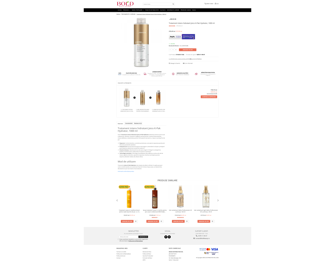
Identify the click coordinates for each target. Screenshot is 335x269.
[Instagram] (169, 236)
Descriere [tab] (120, 123)
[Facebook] (165, 236)
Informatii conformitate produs (126, 171)
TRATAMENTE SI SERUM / (128, 14)
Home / (118, 14)
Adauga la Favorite (175, 63)
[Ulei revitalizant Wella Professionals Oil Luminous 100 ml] (180, 196)
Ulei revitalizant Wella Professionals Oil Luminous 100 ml (180, 211)
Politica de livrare (120, 256)
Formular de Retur (147, 258)
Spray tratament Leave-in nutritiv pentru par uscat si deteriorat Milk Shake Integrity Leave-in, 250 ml (155, 211)
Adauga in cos (188, 50)
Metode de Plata (147, 252)
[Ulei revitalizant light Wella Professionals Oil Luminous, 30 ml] (206, 196)
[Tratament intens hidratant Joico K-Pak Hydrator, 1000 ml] (141, 42)
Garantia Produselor (148, 256)
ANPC (144, 260)
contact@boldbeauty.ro (202, 238)
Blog (194, 10)
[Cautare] (173, 4)
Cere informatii (188, 63)
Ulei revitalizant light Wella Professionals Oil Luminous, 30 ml (206, 211)
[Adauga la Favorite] (136, 221)
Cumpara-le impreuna (209, 97)
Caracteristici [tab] (129, 123)
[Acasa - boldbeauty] (125, 4)
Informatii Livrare (173, 10)
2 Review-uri (179, 26)
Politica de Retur (147, 254)
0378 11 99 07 (202, 236)
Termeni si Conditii (121, 252)
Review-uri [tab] (138, 123)
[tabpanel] (141, 42)
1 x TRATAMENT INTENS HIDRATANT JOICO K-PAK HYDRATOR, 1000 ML (126, 110)
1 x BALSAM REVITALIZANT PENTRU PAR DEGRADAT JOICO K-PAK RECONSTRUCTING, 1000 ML (142, 110)
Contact (118, 258)
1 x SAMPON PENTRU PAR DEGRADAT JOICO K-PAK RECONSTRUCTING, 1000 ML (158, 110)
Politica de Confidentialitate (135, 241)
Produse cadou (186, 10)
